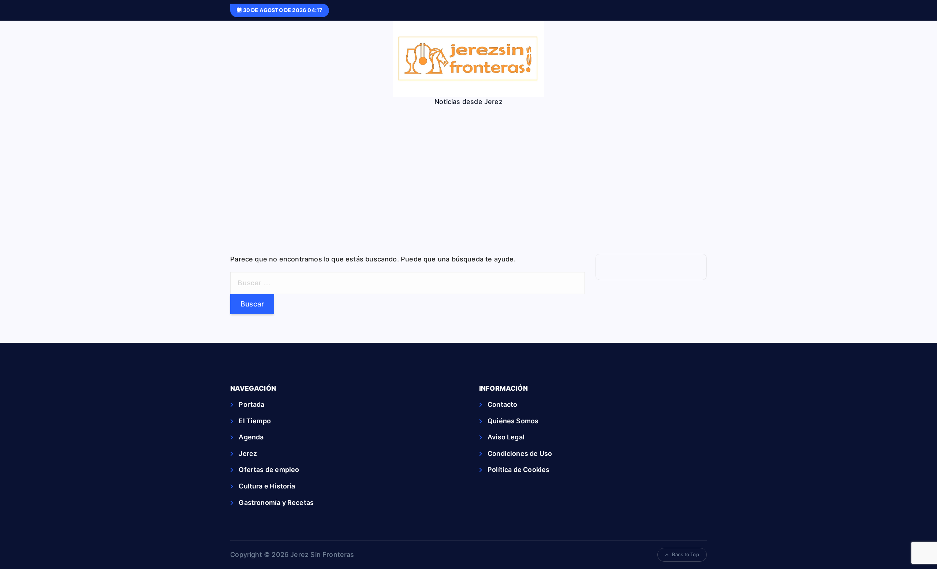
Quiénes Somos (513, 421)
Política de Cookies (518, 469)
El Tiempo (255, 421)
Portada (251, 404)
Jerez (248, 453)
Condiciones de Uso (520, 453)
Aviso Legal (506, 437)
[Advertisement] (468, 184)
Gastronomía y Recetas (276, 502)
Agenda (251, 437)
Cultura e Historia (267, 486)
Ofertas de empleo (269, 469)
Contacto (502, 404)
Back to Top (685, 554)
